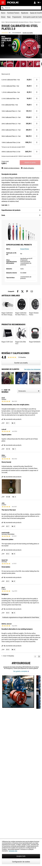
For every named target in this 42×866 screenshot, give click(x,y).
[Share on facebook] (18, 291)
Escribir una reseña (28, 32)
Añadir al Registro (28, 168)
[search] (21, 8)
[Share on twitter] (22, 291)
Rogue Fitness (24, 249)
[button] (2, 8)
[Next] (39, 656)
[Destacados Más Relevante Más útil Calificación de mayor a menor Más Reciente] (28, 391)
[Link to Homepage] (13, 2)
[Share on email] (32, 291)
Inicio (3, 22)
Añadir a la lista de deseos (11, 168)
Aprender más (13, 851)
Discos (31, 22)
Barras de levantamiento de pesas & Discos (17, 22)
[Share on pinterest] (27, 291)
